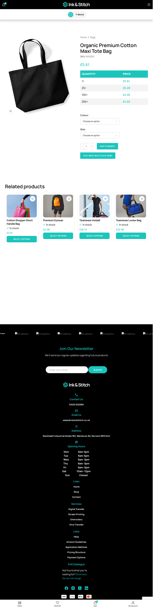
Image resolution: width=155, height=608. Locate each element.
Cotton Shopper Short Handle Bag (20, 222)
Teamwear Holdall (89, 220)
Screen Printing (76, 514)
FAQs (76, 536)
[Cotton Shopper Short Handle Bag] (22, 206)
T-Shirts (80, 14)
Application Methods (76, 547)
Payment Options (76, 557)
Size (82, 129)
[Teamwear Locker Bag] (131, 206)
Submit (97, 369)
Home (83, 37)
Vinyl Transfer (76, 524)
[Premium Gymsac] (58, 206)
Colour (84, 115)
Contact (76, 497)
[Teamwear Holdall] (94, 206)
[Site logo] (76, 4)
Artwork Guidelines (76, 541)
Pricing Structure (76, 552)
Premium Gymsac (53, 220)
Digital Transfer (76, 509)
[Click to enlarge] (10, 111)
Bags (93, 37)
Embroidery (76, 519)
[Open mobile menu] (149, 5)
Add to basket (107, 146)
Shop (76, 491)
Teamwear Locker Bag (128, 220)
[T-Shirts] (70, 14)
